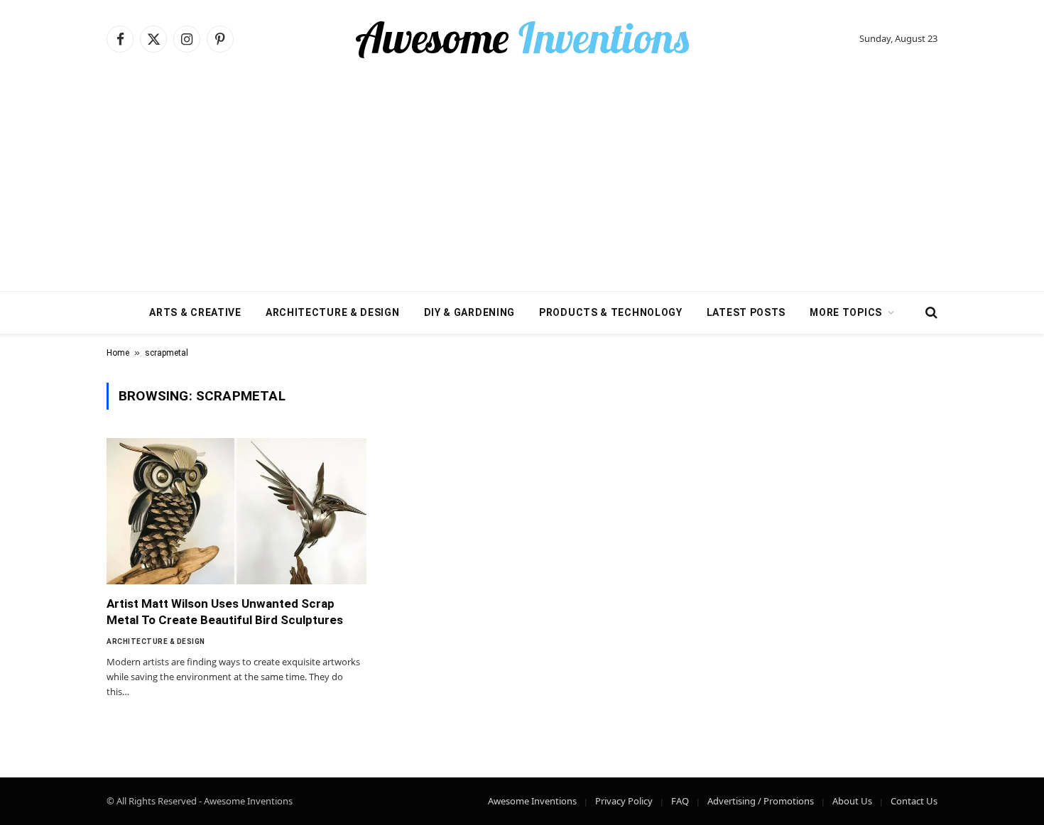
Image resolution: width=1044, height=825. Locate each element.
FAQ (680, 800)
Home (118, 353)
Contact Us (914, 800)
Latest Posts (746, 312)
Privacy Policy (624, 800)
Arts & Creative (195, 312)
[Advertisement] (522, 184)
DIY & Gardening (470, 312)
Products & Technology (611, 312)
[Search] (930, 313)
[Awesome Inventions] (522, 39)
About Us (852, 800)
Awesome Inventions (532, 800)
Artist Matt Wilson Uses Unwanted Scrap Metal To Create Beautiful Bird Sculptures (225, 611)
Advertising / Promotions (760, 800)
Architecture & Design (333, 312)
